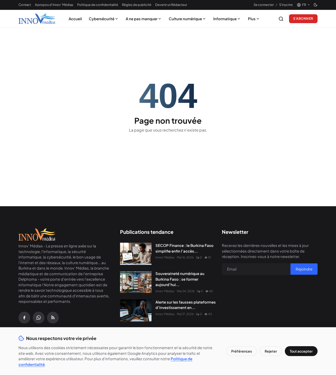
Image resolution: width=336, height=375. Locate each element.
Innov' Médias (164, 257)
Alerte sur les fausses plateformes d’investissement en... (185, 305)
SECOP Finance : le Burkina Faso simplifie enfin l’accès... (184, 248)
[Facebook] (24, 318)
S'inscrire (286, 5)
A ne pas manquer (141, 18)
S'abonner (303, 18)
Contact (24, 5)
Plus (252, 18)
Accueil (75, 18)
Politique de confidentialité (97, 5)
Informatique (225, 18)
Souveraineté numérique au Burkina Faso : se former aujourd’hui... (179, 279)
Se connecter (264, 5)
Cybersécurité (101, 18)
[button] (303, 4)
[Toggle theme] (315, 5)
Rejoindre (304, 269)
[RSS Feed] (53, 318)
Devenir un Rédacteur (171, 5)
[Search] (281, 18)
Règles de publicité (136, 5)
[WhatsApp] (39, 318)
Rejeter (271, 351)
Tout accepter (301, 351)
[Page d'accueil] (36, 18)
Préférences (241, 351)
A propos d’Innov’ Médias (54, 5)
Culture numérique (185, 18)
